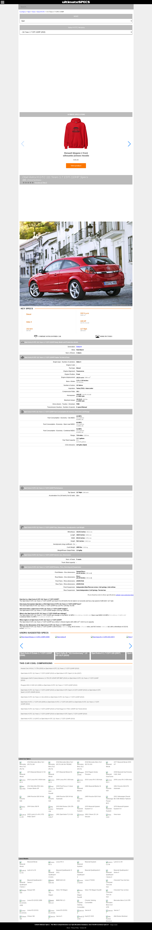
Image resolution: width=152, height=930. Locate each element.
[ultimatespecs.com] (76, 2)
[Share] (131, 6)
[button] (129, 143)
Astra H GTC (41, 12)
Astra (33, 12)
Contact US (83, 927)
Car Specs (23, 12)
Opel (29, 12)
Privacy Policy (75, 927)
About (68, 927)
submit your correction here (125, 595)
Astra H (79, 347)
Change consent (113, 924)
